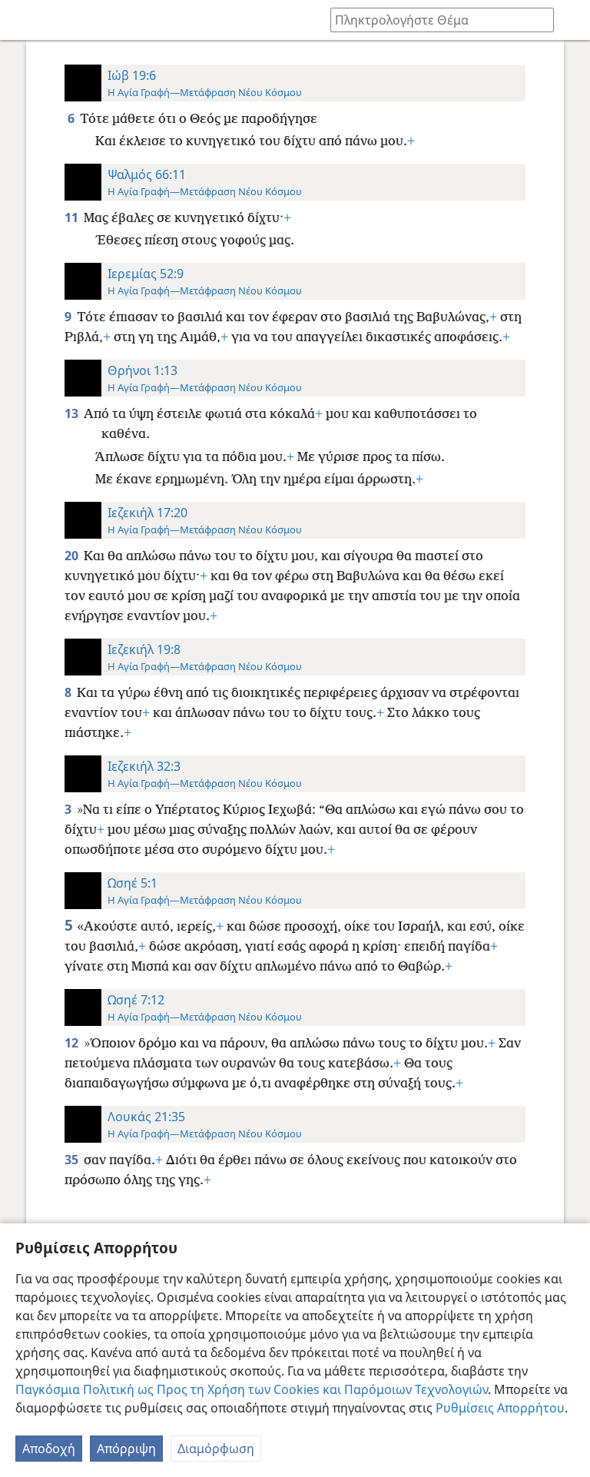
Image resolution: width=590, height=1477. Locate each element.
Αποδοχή (48, 1448)
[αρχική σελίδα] (23, 20)
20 (73, 555)
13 (73, 413)
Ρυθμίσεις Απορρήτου (500, 1407)
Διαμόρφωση (215, 1448)
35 (73, 1159)
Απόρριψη (126, 1448)
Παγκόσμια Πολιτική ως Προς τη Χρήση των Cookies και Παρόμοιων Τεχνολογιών (251, 1389)
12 (73, 1042)
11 (73, 217)
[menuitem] (23, 20)
